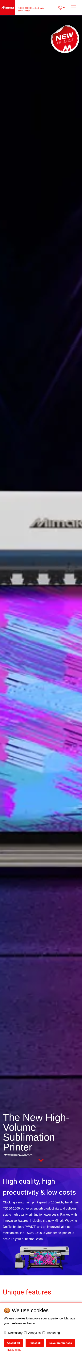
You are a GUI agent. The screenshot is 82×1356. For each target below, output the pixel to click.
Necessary (15, 1332)
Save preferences (60, 1342)
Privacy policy (13, 1349)
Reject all (35, 1342)
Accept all (13, 1342)
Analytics (34, 1332)
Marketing (53, 1332)
